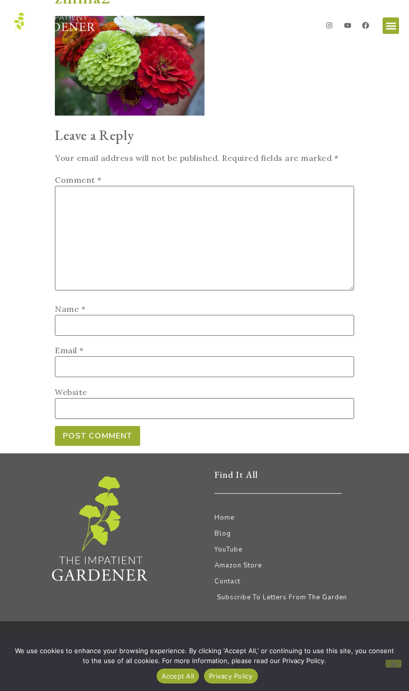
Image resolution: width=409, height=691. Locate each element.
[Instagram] (329, 25)
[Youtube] (348, 25)
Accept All (178, 676)
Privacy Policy (231, 676)
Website (71, 392)
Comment (78, 180)
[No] (394, 664)
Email (69, 350)
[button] (391, 25)
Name (70, 309)
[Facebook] (366, 25)
